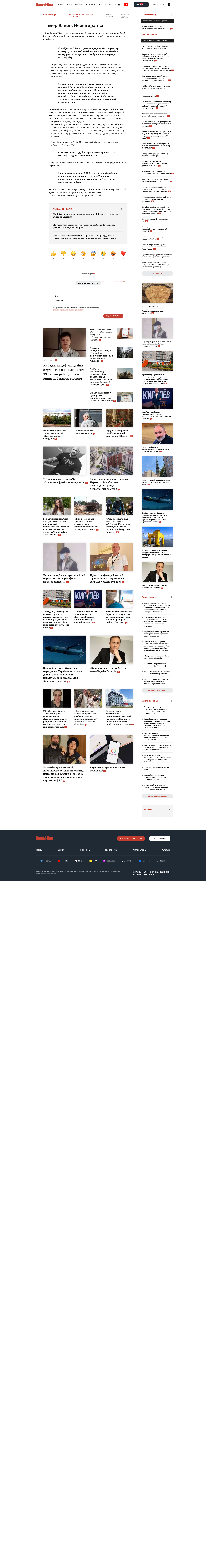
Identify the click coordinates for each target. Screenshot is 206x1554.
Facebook (146, 861)
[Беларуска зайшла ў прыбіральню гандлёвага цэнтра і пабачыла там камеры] (111, 397)
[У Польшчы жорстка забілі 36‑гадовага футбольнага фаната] (64, 468)
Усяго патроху (105, 4)
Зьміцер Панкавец (109, 15)
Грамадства (91, 4)
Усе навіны (157, 273)
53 (65, 727)
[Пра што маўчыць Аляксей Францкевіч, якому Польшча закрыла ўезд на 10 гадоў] (111, 563)
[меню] (169, 4)
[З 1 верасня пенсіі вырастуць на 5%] (88, 424)
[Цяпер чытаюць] (171, 14)
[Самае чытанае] (171, 597)
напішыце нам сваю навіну (131, 838)
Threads (162, 861)
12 (118, 671)
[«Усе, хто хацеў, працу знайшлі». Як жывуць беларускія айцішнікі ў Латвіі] (157, 471)
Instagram (111, 861)
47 (131, 436)
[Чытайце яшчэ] (121, 209)
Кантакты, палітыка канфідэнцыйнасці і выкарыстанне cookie (151, 873)
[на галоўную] (44, 4)
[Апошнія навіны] (171, 34)
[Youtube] (126, 4)
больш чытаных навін (157, 690)
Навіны (61, 4)
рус (163, 4)
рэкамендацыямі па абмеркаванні (68, 310)
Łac (127, 17)
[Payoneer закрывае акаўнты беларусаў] (111, 758)
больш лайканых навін (157, 796)
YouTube (65, 861)
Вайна (69, 4)
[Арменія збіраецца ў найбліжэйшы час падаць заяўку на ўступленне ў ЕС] (157, 438)
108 (123, 582)
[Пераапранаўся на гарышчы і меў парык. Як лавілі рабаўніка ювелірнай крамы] (64, 563)
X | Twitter (128, 861)
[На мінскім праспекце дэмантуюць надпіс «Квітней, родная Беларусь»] (57, 424)
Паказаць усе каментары (88, 283)
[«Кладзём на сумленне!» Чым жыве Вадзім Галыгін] (111, 659)
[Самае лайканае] (171, 700)
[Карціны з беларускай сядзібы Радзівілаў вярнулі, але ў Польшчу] (119, 424)
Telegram (47, 861)
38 (64, 780)
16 (104, 771)
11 (68, 681)
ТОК (95, 861)
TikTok (80, 861)
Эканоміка (79, 4)
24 (51, 627)
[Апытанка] (169, 809)
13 (86, 724)
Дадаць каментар (113, 316)
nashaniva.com (40, 873)
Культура (117, 4)
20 (126, 622)
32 (86, 482)
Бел (154, 4)
